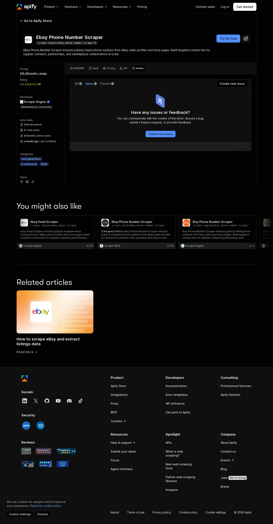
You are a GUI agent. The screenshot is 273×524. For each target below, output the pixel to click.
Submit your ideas (123, 451)
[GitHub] (47, 401)
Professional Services (236, 386)
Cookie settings (215, 512)
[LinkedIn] (24, 401)
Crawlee (116, 421)
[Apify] (27, 7)
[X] (36, 401)
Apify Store (118, 386)
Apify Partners (230, 394)
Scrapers (172, 489)
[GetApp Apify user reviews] (26, 451)
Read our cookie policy (45, 505)
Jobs (233, 477)
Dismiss (42, 514)
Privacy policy (161, 512)
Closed (106, 83)
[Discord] (69, 401)
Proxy (114, 403)
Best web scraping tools (179, 466)
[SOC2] (40, 425)
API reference (175, 403)
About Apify (229, 442)
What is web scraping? (174, 453)
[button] (126, 377)
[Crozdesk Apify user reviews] (63, 464)
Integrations (119, 394)
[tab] (77, 68)
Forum (115, 460)
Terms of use (135, 512)
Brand (225, 486)
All (78, 83)
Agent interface (122, 469)
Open (90, 83)
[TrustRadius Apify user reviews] (45, 464)
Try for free (228, 39)
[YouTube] (58, 401)
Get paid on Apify (178, 412)
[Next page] (247, 146)
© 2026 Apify (243, 512)
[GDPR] (26, 425)
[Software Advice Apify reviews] (44, 451)
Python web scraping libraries (180, 479)
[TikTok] (80, 401)
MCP (114, 412)
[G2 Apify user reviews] (27, 464)
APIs (169, 442)
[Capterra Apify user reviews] (66, 451)
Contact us (228, 451)
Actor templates (177, 394)
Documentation (176, 386)
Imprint (115, 512)
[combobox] (246, 39)
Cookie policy (188, 512)
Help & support (121, 442)
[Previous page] (239, 146)
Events (225, 460)
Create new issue (160, 134)
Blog (224, 469)
